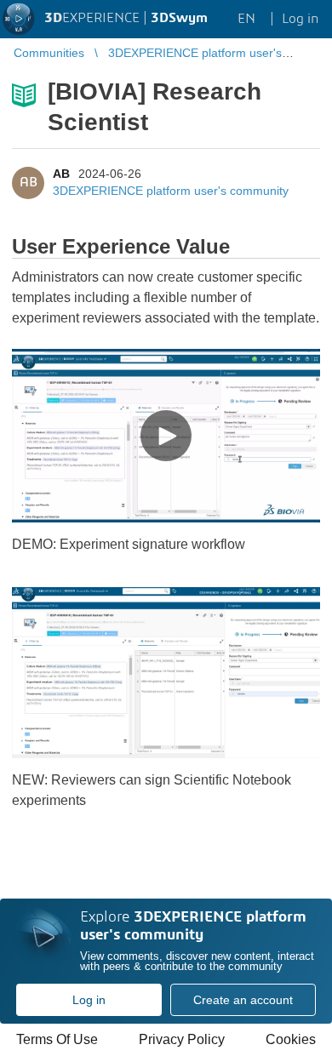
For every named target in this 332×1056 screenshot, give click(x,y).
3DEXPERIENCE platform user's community (171, 190)
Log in (89, 1000)
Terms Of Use (57, 1039)
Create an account (243, 1000)
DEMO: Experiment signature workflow (128, 544)
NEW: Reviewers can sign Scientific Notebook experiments (151, 790)
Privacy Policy (182, 1039)
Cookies (291, 1039)
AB (61, 173)
